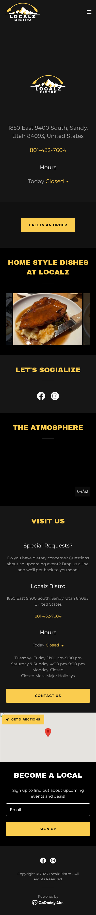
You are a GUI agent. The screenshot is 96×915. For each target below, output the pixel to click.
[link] (22, 12)
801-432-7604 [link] (48, 150)
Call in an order (48, 225)
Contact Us (48, 695)
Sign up (48, 829)
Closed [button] (55, 181)
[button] (89, 12)
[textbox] (48, 809)
